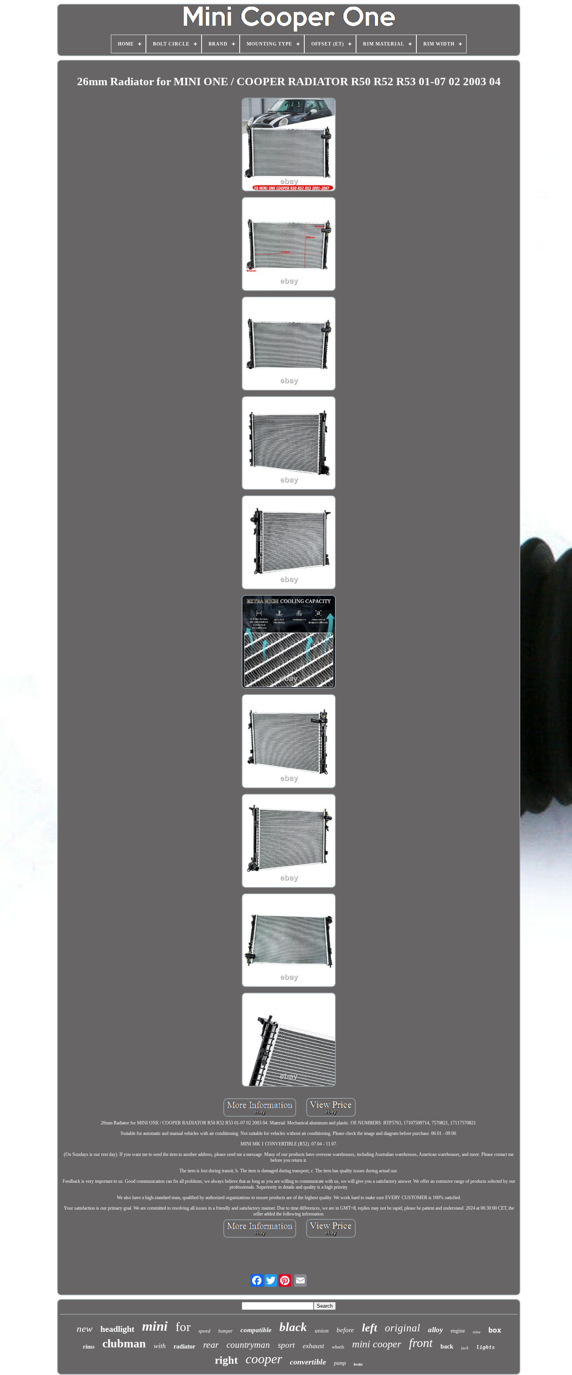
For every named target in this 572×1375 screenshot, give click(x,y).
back (446, 1346)
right (226, 1360)
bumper (225, 1331)
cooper (264, 1359)
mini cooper (376, 1344)
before (345, 1330)
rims (89, 1346)
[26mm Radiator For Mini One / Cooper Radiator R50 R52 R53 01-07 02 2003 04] (288, 145)
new (85, 1328)
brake (358, 1364)
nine (477, 1331)
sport (286, 1345)
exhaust (313, 1346)
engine (458, 1331)
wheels (338, 1347)
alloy (435, 1330)
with (160, 1346)
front (421, 1343)
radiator (184, 1346)
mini (155, 1326)
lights (485, 1347)
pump (340, 1363)
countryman (248, 1345)
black (293, 1327)
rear (211, 1345)
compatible (256, 1330)
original (402, 1328)
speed (204, 1331)
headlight (117, 1329)
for (183, 1327)
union (322, 1331)
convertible (308, 1361)
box (494, 1330)
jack (464, 1347)
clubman (124, 1343)
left (369, 1327)
